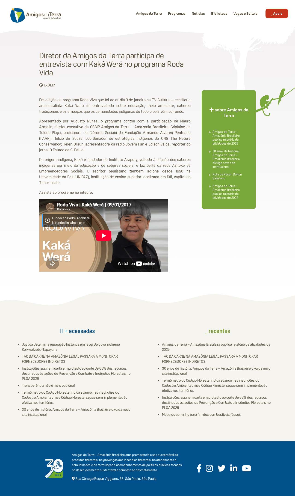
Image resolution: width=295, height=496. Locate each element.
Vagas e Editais (245, 13)
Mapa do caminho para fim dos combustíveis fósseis (202, 414)
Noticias (198, 13)
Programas (177, 13)
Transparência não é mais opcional (48, 385)
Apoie (277, 13)
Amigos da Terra (149, 13)
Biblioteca (219, 13)
